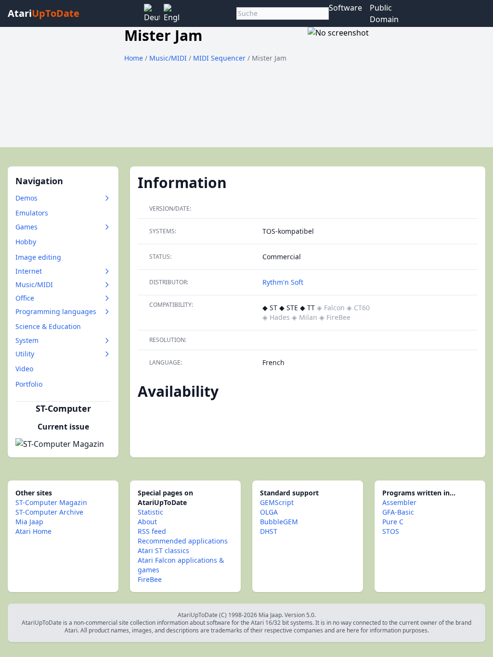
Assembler (399, 502)
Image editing (38, 257)
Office (24, 298)
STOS (390, 531)
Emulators (31, 212)
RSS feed (152, 531)
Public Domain (384, 13)
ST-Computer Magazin (51, 502)
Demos (26, 197)
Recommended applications (183, 540)
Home (133, 58)
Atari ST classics (163, 550)
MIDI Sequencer (220, 58)
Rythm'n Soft (282, 282)
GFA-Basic (398, 512)
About (147, 521)
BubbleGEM (279, 521)
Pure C (392, 521)
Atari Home (33, 531)
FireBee (150, 579)
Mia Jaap (29, 521)
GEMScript (277, 502)
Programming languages (55, 311)
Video (24, 368)
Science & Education (48, 326)
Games (26, 226)
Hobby (25, 241)
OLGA (269, 512)
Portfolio (28, 384)
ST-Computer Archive (49, 512)
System (27, 340)
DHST (268, 531)
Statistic (150, 512)
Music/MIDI (169, 58)
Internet (28, 271)
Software (345, 7)
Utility (24, 353)
